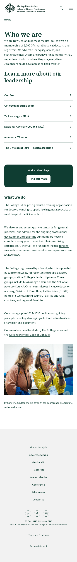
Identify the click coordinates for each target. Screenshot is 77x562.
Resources (38, 469)
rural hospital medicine (18, 214)
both (40, 214)
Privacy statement (38, 546)
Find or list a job (38, 447)
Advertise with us (38, 454)
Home (7, 19)
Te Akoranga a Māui (34, 282)
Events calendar (38, 477)
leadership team (46, 277)
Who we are (38, 492)
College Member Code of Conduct (29, 334)
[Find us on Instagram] (46, 513)
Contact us (38, 499)
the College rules (52, 330)
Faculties (37, 300)
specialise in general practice (50, 209)
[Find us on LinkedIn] (28, 513)
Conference (38, 484)
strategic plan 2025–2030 (24, 313)
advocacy (14, 255)
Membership (38, 462)
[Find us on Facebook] (37, 513)
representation (62, 250)
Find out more (38, 179)
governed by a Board (34, 268)
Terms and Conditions (38, 535)
